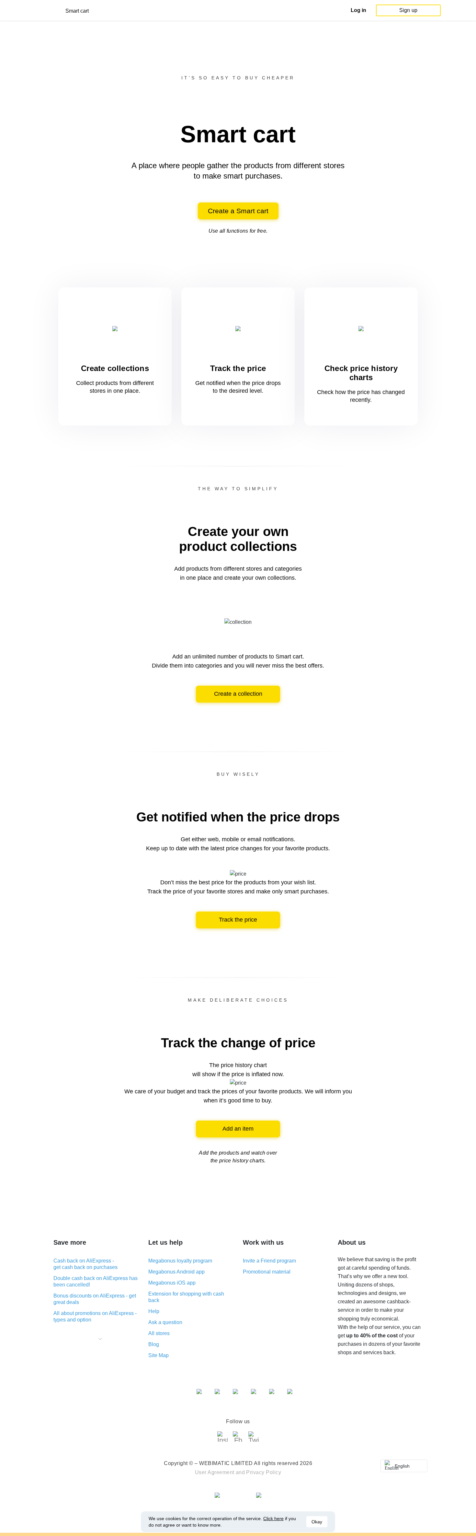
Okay (317, 1521)
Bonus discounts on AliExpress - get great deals (94, 1299)
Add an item (238, 1128)
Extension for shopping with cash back (186, 1297)
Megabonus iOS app (172, 1283)
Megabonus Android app (176, 1271)
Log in (358, 10)
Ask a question (165, 1322)
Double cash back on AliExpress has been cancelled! (95, 1281)
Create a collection (238, 694)
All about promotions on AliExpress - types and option (95, 1316)
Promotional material (266, 1271)
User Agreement (214, 1472)
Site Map (158, 1355)
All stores (159, 1333)
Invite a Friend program (269, 1260)
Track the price (238, 919)
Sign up (408, 10)
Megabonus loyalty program (180, 1260)
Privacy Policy (263, 1472)
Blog (153, 1344)
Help (153, 1311)
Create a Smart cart (238, 211)
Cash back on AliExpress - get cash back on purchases (85, 1264)
